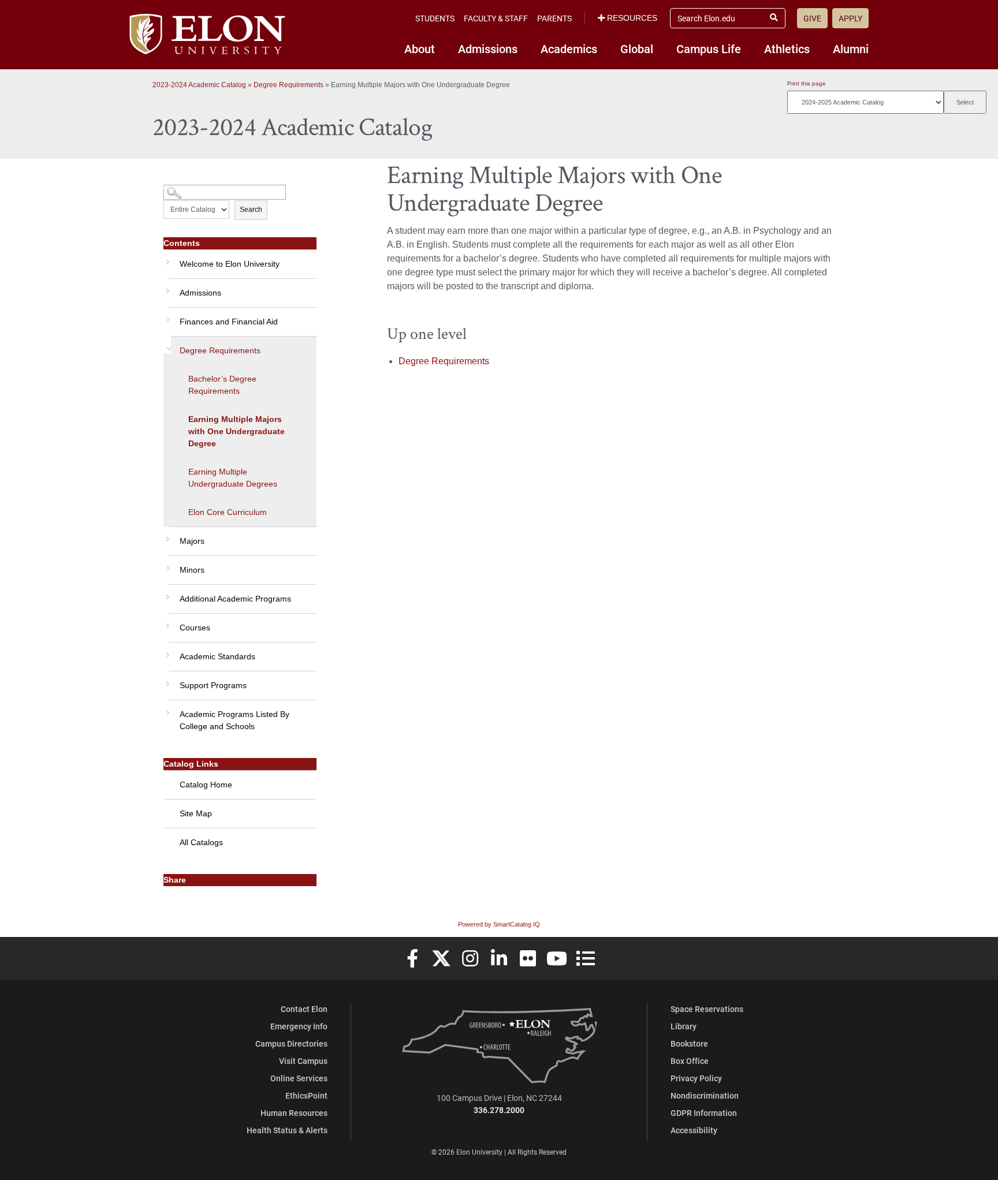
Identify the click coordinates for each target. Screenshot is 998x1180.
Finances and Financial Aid (229, 321)
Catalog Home (206, 784)
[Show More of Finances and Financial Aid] (166, 315)
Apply (850, 18)
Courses (195, 627)
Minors (192, 569)
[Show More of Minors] (166, 564)
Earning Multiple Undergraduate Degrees (232, 477)
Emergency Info (298, 1026)
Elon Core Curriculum (227, 512)
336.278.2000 (499, 1109)
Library (684, 1026)
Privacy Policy (696, 1078)
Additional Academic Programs (235, 598)
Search (251, 210)
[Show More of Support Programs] (166, 679)
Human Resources (293, 1112)
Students (435, 18)
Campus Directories (291, 1043)
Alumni (851, 48)
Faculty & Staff (496, 18)
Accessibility (694, 1130)
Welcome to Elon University (230, 263)
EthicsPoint (306, 1095)
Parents (554, 18)
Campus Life (708, 48)
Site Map (196, 813)
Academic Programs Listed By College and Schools (234, 720)
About (419, 48)
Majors (192, 541)
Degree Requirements (288, 85)
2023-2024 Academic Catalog (199, 85)
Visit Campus (303, 1060)
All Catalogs (201, 842)
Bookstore (689, 1043)
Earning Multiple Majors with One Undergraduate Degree (236, 431)
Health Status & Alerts (287, 1130)
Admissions (487, 48)
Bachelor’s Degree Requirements (222, 384)
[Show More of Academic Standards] (166, 650)
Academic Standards (217, 656)
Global (636, 48)
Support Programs (213, 685)
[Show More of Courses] (166, 621)
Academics (569, 48)
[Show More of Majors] (166, 535)
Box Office (690, 1060)
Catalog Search (185, 188)
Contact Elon (304, 1008)
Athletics (787, 48)
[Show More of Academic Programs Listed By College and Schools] (166, 708)
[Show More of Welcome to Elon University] (166, 258)
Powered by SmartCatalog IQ (499, 924)
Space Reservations (707, 1008)
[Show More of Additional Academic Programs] (166, 593)
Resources (632, 18)
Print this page (806, 83)
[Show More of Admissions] (166, 287)
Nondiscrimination (705, 1095)
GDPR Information (704, 1112)
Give (812, 18)
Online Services (298, 1078)
